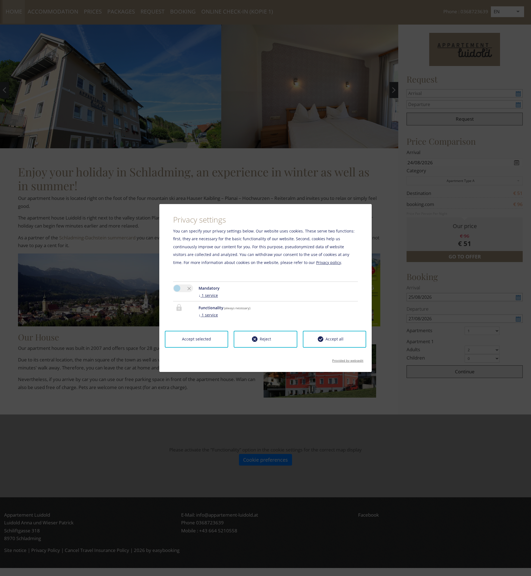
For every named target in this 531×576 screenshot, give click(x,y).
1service (208, 295)
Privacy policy (328, 262)
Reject (265, 339)
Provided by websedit (347, 358)
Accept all (334, 339)
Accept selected (196, 339)
